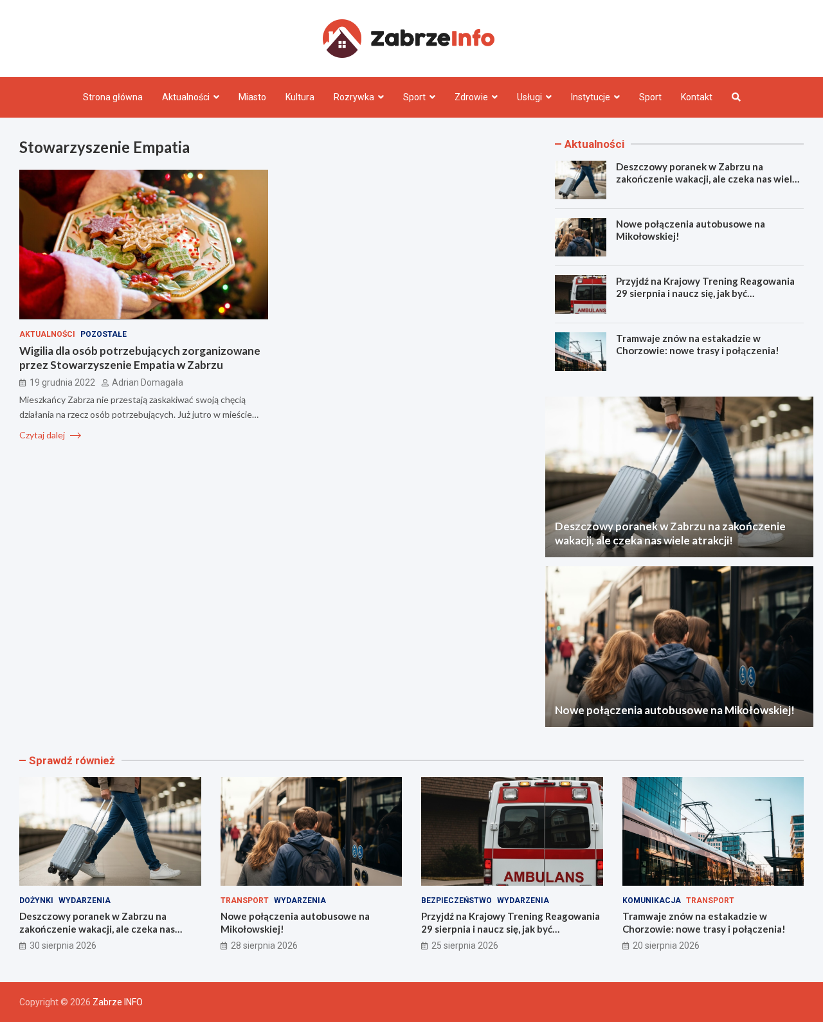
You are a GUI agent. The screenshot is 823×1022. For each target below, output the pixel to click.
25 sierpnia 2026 (464, 945)
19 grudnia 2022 (62, 382)
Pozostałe (103, 333)
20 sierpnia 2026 (666, 945)
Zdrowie (471, 97)
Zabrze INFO (118, 1002)
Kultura (299, 97)
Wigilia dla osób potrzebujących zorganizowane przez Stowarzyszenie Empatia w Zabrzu (139, 357)
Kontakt (696, 97)
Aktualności (186, 97)
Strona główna (113, 97)
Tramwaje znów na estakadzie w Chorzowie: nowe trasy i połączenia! (697, 344)
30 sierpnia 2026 (63, 945)
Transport (245, 900)
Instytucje (590, 97)
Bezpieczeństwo (456, 900)
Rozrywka (354, 97)
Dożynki (36, 900)
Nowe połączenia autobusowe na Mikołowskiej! (675, 710)
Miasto (252, 97)
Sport (414, 97)
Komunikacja (651, 900)
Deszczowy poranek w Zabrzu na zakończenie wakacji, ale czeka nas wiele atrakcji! (707, 179)
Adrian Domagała (147, 382)
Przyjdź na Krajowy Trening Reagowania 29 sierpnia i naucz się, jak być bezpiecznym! (705, 293)
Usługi (529, 97)
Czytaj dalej (43, 434)
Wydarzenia (85, 900)
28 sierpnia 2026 (264, 945)
